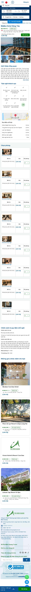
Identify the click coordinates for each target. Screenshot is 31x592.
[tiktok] (28, 552)
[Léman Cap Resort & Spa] (15, 479)
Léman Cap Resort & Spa (11, 492)
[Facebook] (21, 552)
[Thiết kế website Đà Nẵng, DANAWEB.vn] (22, 576)
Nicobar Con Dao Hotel (10, 387)
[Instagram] (23, 552)
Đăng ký (26, 2)
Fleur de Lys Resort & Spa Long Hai (14, 424)
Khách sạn (13, 28)
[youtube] (26, 552)
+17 (25, 59)
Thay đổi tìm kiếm (15, 21)
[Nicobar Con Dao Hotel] (15, 374)
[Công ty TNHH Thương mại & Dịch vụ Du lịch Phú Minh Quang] (15, 513)
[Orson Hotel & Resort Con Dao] (15, 445)
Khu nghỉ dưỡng (16, 427)
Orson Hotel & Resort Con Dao (13, 455)
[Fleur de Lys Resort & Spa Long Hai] (15, 410)
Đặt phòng (25, 35)
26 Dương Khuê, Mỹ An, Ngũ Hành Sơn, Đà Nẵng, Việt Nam (16, 522)
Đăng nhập (18, 2)
